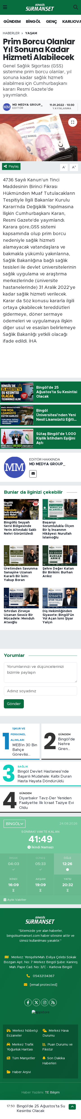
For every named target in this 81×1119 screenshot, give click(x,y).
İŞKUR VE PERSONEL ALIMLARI (18, 734)
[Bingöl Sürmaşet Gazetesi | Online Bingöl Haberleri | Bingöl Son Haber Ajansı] (40, 7)
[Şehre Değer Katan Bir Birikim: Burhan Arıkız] (60, 555)
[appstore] (40, 1013)
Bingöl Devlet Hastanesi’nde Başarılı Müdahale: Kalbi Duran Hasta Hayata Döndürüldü (45, 776)
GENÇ (51, 21)
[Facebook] (28, 1002)
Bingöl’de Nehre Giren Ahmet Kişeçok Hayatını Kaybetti (66, 744)
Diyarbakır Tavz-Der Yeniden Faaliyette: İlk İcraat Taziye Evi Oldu (46, 803)
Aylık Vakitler (16, 899)
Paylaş (14, 166)
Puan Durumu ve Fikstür (58, 1047)
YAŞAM (31, 33)
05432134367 (43, 976)
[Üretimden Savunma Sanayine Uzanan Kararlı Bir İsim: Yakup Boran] (21, 555)
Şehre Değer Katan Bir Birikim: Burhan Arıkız (58, 572)
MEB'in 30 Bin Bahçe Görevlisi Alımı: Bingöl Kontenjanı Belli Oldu (24, 750)
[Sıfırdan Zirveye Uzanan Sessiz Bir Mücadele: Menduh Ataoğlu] (21, 598)
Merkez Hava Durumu (56, 1033)
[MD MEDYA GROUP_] (14, 467)
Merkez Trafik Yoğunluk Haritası (20, 1047)
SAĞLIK (23, 766)
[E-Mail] (33, 474)
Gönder (14, 704)
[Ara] (75, 7)
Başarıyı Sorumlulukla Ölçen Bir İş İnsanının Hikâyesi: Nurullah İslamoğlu (58, 530)
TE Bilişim (52, 1092)
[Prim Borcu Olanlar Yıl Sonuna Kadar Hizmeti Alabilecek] (40, 137)
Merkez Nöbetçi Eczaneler (22, 1033)
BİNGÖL (33, 21)
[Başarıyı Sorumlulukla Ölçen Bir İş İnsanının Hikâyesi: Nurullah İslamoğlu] (60, 509)
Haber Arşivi (21, 1072)
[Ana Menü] (5, 7)
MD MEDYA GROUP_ (47, 464)
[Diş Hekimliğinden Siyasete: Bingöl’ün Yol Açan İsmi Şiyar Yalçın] (60, 598)
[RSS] (53, 1002)
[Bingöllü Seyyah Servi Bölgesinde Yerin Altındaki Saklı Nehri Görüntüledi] (21, 509)
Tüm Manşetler (23, 1058)
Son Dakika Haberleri (54, 1061)
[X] (36, 1002)
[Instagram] (44, 1002)
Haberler (11, 33)
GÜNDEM (11, 21)
